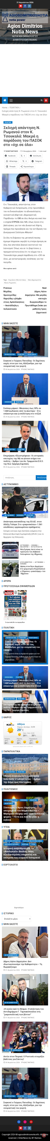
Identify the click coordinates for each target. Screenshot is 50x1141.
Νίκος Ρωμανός (10, 283)
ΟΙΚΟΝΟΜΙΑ (9, 402)
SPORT (7, 1050)
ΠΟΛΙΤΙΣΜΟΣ (32, 354)
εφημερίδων (21, 622)
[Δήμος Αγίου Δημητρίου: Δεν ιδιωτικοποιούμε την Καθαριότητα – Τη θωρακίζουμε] (25, 942)
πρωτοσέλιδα (11, 622)
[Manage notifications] (44, 1135)
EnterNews (23, 1138)
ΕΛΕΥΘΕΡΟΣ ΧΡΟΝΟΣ (12, 844)
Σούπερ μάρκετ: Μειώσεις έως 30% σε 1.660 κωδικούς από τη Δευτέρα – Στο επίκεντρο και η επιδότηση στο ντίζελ (22, 411)
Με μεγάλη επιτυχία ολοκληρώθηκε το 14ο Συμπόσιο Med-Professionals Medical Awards (24, 854)
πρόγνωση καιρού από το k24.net (23, 746)
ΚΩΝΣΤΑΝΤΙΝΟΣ (12, 151)
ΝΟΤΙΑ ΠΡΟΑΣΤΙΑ (36, 547)
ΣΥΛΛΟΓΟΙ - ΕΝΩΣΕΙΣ (11, 847)
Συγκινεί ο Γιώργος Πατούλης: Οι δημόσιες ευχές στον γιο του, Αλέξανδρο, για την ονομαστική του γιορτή (24, 363)
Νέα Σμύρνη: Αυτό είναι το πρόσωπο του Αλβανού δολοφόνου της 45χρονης (31, 551)
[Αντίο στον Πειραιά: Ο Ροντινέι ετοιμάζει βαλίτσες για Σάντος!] (25, 1037)
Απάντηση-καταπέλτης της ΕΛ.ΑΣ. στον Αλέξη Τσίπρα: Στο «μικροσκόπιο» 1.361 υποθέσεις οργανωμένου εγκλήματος (22, 524)
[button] (10, 100)
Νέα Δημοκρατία (34, 280)
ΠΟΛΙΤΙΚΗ (8, 122)
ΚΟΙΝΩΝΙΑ (20, 515)
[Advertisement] (25, 70)
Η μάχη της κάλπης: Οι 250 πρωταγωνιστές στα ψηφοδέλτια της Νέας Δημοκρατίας (23, 779)
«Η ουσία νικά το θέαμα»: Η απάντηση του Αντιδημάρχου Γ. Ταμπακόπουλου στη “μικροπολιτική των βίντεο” (23, 1012)
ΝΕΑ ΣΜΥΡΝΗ (24, 547)
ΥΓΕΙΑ (23, 847)
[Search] (41, 100)
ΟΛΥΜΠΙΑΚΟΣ (17, 1050)
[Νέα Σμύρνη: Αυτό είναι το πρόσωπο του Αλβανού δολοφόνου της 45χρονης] (10, 550)
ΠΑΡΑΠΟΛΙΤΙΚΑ (10, 354)
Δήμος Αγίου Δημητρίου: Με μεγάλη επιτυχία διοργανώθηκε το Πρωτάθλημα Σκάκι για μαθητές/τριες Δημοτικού (36, 300)
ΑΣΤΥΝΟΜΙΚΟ (9, 515)
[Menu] (10, 100)
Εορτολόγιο (19, 908)
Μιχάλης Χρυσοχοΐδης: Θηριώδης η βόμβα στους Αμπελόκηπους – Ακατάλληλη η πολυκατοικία (13, 298)
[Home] (4, 100)
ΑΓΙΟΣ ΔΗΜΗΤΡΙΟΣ (26, 562)
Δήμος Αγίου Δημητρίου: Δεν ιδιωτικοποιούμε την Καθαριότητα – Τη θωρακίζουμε (22, 964)
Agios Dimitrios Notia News (25, 29)
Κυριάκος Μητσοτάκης (17, 280)
